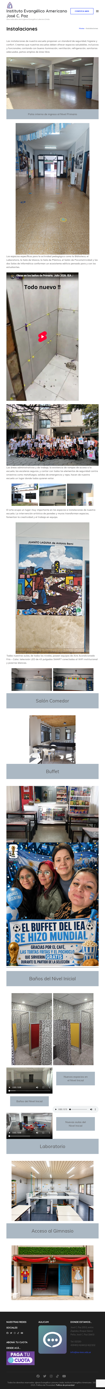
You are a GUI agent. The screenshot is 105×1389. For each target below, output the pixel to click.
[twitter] (11, 1333)
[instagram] (15, 1333)
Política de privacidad (65, 1385)
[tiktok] (18, 1333)
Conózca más (82, 11)
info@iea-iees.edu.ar (80, 1352)
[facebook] (7, 1333)
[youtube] (22, 1333)
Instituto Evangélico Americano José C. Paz (36, 13)
